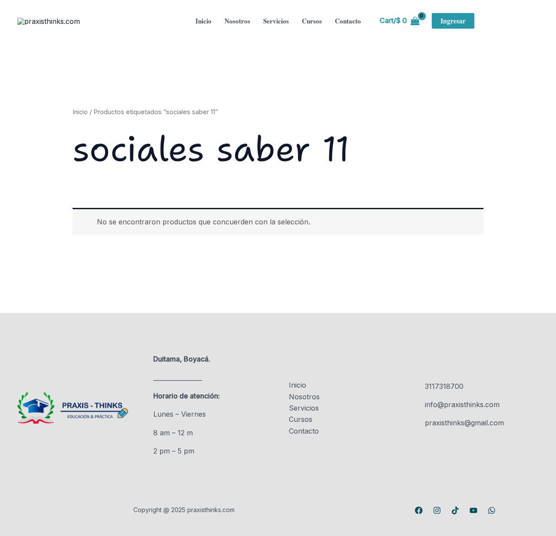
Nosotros (237, 21)
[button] (453, 21)
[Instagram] (437, 510)
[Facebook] (419, 510)
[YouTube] (473, 510)
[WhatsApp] (492, 510)
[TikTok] (455, 510)
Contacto (348, 21)
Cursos (312, 21)
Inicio (203, 21)
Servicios (276, 21)
